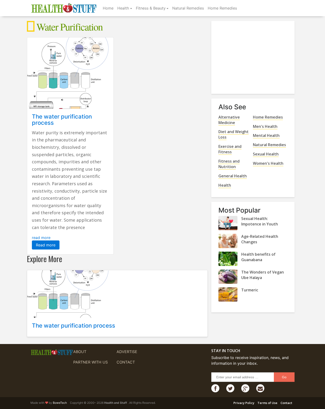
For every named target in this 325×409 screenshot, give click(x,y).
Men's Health (265, 126)
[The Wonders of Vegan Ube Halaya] (227, 276)
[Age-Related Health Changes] (227, 241)
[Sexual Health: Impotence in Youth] (227, 223)
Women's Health (268, 163)
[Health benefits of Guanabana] (227, 259)
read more (41, 237)
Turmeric (249, 290)
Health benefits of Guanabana (258, 257)
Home (108, 8)
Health (123, 8)
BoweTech (60, 402)
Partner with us (90, 362)
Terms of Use (267, 403)
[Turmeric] (227, 294)
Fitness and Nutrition (229, 164)
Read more (45, 245)
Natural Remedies (188, 8)
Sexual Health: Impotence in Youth (259, 221)
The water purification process (62, 119)
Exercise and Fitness (229, 149)
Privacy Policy (243, 403)
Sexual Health (266, 154)
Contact (126, 362)
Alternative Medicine (229, 120)
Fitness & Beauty (151, 8)
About (79, 351)
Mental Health (266, 135)
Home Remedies (222, 8)
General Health (232, 176)
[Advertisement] (254, 55)
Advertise (127, 351)
